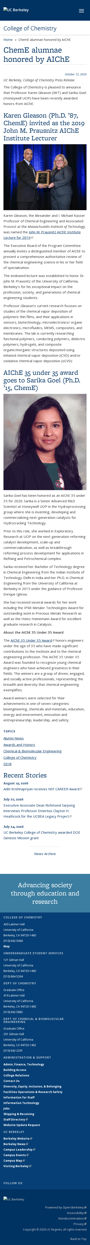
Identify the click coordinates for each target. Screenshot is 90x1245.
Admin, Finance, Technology (23, 1064)
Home (8, 39)
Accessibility (77, 1213)
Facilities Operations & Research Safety (33, 1092)
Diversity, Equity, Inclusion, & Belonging (32, 1086)
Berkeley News (15, 1144)
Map (6, 946)
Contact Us (11, 1081)
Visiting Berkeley (17, 1166)
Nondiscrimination (72, 1218)
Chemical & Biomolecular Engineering (32, 751)
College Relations (16, 1075)
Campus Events (16, 1155)
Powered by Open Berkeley (66, 1207)
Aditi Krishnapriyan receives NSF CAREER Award (42, 789)
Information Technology (21, 1103)
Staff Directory (15, 1119)
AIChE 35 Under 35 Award (33, 640)
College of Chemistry (30, 28)
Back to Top (78, 1239)
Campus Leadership (19, 1150)
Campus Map (14, 1161)
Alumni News (13, 738)
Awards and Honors (19, 744)
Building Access (14, 1070)
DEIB (7, 764)
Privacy (80, 1224)
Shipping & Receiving (18, 1114)
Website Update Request (21, 1125)
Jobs (6, 1108)
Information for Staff (18, 1097)
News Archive (45, 853)
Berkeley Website (17, 1139)
